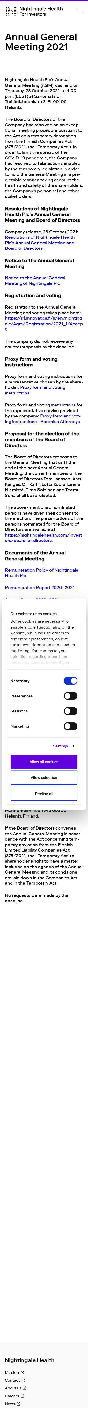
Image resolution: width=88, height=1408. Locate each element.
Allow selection (44, 778)
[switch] (70, 696)
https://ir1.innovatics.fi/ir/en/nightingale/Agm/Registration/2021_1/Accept (44, 323)
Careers (12, 1396)
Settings (60, 746)
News (10, 1403)
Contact (12, 1380)
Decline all (44, 793)
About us (13, 1388)
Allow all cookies (44, 761)
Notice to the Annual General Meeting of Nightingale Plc (35, 280)
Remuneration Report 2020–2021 (40, 587)
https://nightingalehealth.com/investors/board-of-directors (43, 537)
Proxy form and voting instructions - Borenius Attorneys (43, 418)
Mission (12, 1372)
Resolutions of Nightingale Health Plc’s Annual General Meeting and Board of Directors (40, 243)
